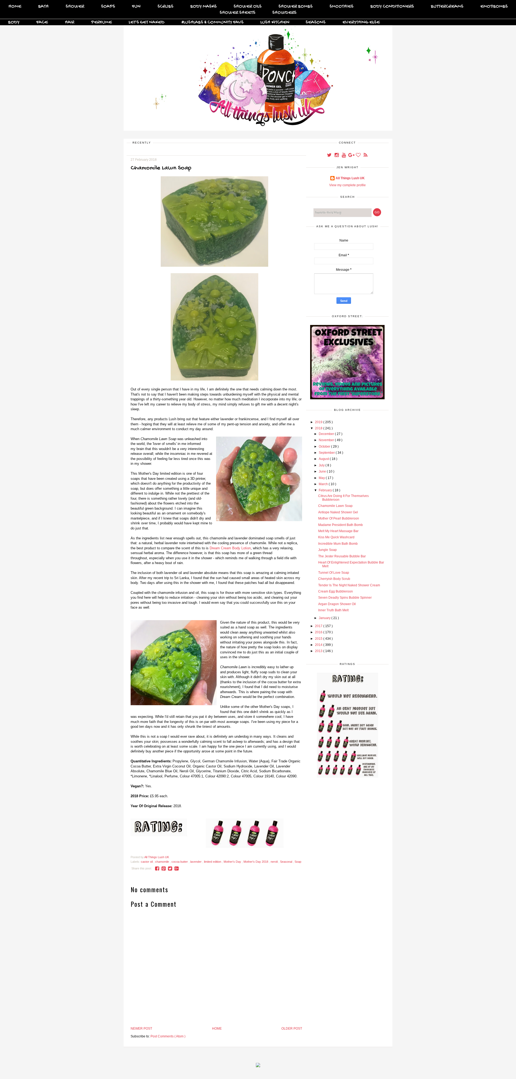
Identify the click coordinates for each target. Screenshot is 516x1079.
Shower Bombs (295, 6)
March (324, 484)
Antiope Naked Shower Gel (338, 512)
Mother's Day (233, 861)
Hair (69, 22)
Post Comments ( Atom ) (167, 1036)
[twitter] (329, 156)
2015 (319, 639)
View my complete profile (347, 185)
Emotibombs (494, 6)
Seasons (315, 22)
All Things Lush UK (350, 178)
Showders (284, 13)
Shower (75, 6)
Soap (298, 861)
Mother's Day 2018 (256, 861)
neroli (274, 861)
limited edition (213, 861)
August (324, 459)
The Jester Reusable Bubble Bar (342, 556)
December (327, 434)
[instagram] (337, 156)
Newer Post (141, 1028)
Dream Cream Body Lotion (230, 548)
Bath (43, 6)
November (327, 440)
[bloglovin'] (358, 156)
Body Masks (203, 6)
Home (14, 6)
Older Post (291, 1028)
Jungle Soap (327, 550)
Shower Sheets (237, 13)
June (323, 471)
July (322, 465)
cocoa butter (180, 861)
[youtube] (344, 156)
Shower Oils (247, 6)
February (326, 490)
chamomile (162, 861)
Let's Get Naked (146, 22)
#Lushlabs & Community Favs (212, 22)
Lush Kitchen (274, 22)
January (325, 618)
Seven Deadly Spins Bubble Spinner (345, 597)
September (327, 453)
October (325, 446)
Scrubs (165, 6)
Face (42, 22)
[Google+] (351, 156)
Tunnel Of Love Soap (333, 573)
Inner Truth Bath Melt (333, 610)
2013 (319, 651)
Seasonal (286, 861)
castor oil (147, 861)
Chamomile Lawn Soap (335, 506)
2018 (319, 428)
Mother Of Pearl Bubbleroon (338, 518)
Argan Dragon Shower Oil (337, 604)
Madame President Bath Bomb (340, 525)
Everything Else (361, 22)
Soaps (108, 6)
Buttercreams (447, 6)
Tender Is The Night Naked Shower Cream (349, 585)
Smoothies (341, 6)
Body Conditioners (392, 6)
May (322, 478)
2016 (319, 632)
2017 (319, 626)
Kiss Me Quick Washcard (336, 537)
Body (13, 22)
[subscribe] (365, 156)
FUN (136, 6)
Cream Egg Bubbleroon (335, 591)
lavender (196, 861)
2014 (319, 645)
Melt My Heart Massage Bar (338, 531)
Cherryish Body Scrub (334, 579)
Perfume (101, 22)
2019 (319, 422)
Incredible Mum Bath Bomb (338, 544)
